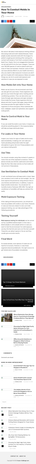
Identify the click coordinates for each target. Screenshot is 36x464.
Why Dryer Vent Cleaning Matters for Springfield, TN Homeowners (19, 436)
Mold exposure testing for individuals (13, 220)
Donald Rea (9, 16)
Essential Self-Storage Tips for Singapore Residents (24, 366)
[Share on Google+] (8, 21)
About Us (22, 456)
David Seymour (19, 345)
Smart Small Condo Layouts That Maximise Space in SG (23, 378)
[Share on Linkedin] (14, 21)
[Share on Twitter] (5, 21)
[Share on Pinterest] (11, 21)
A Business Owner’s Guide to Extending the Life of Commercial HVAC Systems (21, 428)
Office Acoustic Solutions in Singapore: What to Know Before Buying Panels (23, 341)
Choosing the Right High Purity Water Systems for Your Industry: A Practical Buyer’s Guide (24, 329)
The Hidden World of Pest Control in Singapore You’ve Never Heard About (23, 391)
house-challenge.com (23, 460)
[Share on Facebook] (2, 21)
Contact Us (14, 456)
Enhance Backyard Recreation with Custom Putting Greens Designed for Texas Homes (21, 421)
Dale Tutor (18, 369)
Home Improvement (6, 6)
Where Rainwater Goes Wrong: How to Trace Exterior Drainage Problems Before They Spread (24, 316)
